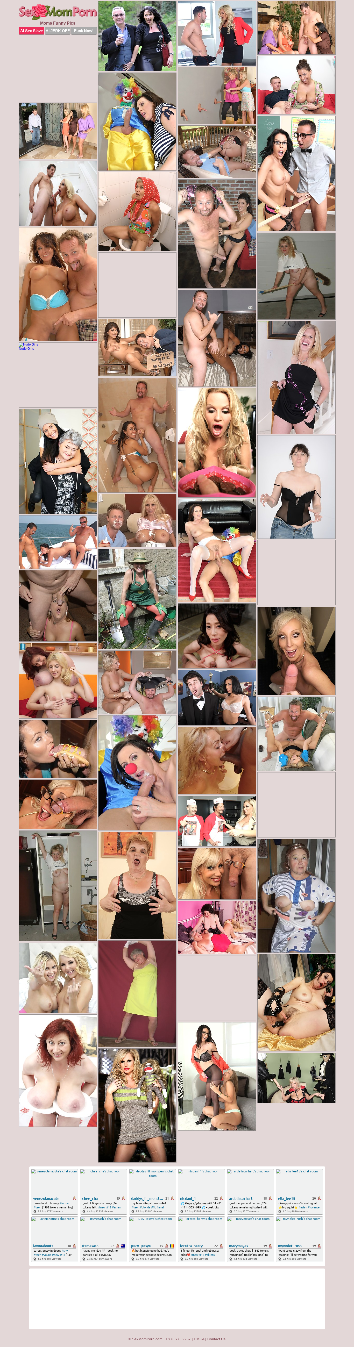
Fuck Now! (84, 30)
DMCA (199, 1339)
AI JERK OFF (58, 30)
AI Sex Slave (31, 30)
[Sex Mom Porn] (58, 12)
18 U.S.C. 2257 (178, 1339)
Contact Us (216, 1339)
